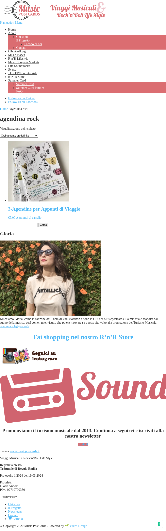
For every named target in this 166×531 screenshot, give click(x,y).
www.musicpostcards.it (24, 451)
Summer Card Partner (30, 87)
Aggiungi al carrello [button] (29, 217)
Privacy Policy (9, 496)
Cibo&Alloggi (17, 51)
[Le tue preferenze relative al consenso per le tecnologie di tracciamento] (159, 524)
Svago (12, 69)
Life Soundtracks (19, 66)
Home (12, 29)
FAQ (19, 91)
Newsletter (15, 511)
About (12, 33)
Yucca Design (78, 526)
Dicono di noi (33, 44)
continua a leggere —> (14, 326)
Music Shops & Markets (23, 62)
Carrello (17, 518)
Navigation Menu (11, 22)
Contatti (21, 47)
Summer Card (17, 80)
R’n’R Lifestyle (18, 58)
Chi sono (22, 36)
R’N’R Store (16, 76)
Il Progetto (23, 40)
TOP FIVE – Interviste (22, 73)
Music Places (16, 55)
